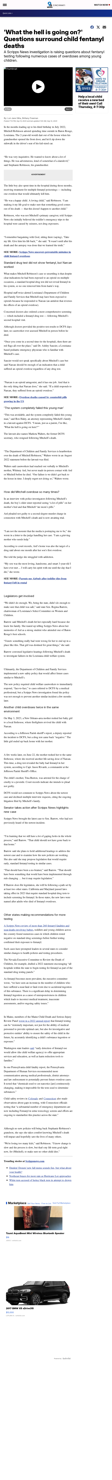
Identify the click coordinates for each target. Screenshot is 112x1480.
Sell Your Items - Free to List (39, 1203)
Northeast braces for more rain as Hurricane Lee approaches (40, 1176)
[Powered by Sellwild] (66, 1358)
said (32, 1048)
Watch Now (101, 5)
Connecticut (50, 1098)
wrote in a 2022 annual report (34, 1020)
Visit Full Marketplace (61, 1203)
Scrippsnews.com (34, 1161)
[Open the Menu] (4, 5)
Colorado (33, 1098)
